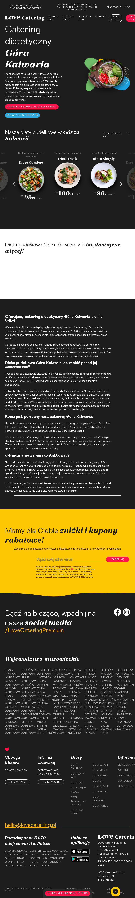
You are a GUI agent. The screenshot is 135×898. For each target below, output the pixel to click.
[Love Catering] (25, 18)
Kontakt (100, 17)
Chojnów (75, 685)
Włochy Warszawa (11, 690)
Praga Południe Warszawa (11, 700)
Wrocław (59, 854)
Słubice (90, 670)
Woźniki (42, 718)
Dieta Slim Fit (101, 786)
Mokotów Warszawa (27, 709)
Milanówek (91, 700)
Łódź (20, 862)
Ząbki (104, 733)
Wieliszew (59, 725)
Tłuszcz (75, 692)
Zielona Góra (59, 860)
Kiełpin (41, 681)
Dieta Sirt (16, 427)
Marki (121, 688)
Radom (122, 707)
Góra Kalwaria (91, 727)
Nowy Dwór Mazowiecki (107, 726)
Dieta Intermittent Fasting (79, 801)
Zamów (29, 222)
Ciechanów (107, 718)
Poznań (35, 858)
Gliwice (22, 851)
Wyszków (107, 703)
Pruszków (123, 722)
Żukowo (91, 677)
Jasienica (59, 681)
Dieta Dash (77, 783)
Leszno (122, 703)
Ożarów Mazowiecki (91, 716)
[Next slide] (121, 184)
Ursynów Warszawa (11, 731)
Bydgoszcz (10, 854)
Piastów (91, 688)
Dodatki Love (83, 18)
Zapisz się (117, 559)
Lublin (21, 866)
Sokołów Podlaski (91, 709)
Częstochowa (10, 858)
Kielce (21, 858)
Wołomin (123, 692)
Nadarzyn (75, 718)
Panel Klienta (115, 18)
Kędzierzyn (59, 722)
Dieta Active (100, 806)
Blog (127, 7)
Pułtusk (91, 692)
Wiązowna (59, 696)
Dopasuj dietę (68, 18)
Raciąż (74, 696)
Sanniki (42, 725)
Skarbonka (125, 781)
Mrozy (42, 722)
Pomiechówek (59, 674)
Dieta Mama (53, 427)
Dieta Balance (39, 431)
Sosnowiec (47, 858)
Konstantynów (43, 700)
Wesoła (58, 718)
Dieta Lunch (100, 765)
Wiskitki (42, 685)
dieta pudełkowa (14, 99)
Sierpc (73, 722)
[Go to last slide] (14, 184)
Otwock (123, 677)
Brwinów (91, 696)
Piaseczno (123, 714)
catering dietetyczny (42, 85)
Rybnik (34, 866)
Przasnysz (91, 685)
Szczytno (107, 692)
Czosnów (43, 714)
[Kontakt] (115, 891)
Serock (90, 674)
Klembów (43, 696)
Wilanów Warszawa (27, 687)
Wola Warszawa (27, 731)
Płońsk (106, 681)
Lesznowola (59, 711)
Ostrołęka (123, 670)
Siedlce (122, 711)
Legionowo (123, 725)
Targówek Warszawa (27, 672)
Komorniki (75, 707)
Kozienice (91, 681)
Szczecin (47, 862)
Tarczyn (75, 703)
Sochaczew (123, 674)
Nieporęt (75, 674)
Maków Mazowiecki (59, 731)
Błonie (89, 722)
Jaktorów (43, 677)
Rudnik (41, 711)
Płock (121, 718)
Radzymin (107, 707)
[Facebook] (117, 612)
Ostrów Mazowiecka (107, 672)
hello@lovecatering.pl (30, 825)
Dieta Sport (76, 431)
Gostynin (75, 729)
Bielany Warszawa (27, 724)
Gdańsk (10, 862)
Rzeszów (47, 851)
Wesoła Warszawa (11, 683)
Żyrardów (107, 700)
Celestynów (43, 733)
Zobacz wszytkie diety (112, 134)
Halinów (75, 670)
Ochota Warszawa (11, 709)
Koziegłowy (59, 703)
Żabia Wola (41, 690)
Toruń (46, 866)
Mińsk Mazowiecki (123, 698)
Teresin (58, 714)
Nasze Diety (52, 18)
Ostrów (59, 677)
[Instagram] (126, 612)
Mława (90, 733)
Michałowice (59, 685)
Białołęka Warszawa (27, 694)
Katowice (22, 854)
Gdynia (9, 866)
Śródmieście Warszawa (27, 716)
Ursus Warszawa (27, 679)
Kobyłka (107, 696)
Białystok (10, 851)
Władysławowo (107, 688)
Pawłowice (59, 707)
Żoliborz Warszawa (27, 702)
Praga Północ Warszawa (11, 674)
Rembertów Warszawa (43, 672)
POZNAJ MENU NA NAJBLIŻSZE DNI (67, 893)
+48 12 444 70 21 (17, 782)
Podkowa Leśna (59, 690)
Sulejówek (91, 703)
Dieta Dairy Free (71, 427)
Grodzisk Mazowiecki (123, 683)
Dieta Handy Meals (34, 427)
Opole (34, 854)
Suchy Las (73, 713)
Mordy (41, 729)
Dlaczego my (114, 7)
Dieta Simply (100, 775)
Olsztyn (35, 851)
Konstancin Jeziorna (75, 679)
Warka (73, 700)
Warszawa (123, 729)
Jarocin (106, 685)
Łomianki (107, 714)
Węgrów (75, 733)
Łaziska (42, 703)
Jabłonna (75, 688)
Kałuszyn (59, 670)
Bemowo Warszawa (11, 724)
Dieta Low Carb (58, 431)
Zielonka (107, 677)
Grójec (106, 711)
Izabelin (59, 700)
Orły (40, 707)
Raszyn (74, 725)
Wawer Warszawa (11, 716)
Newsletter (125, 786)
